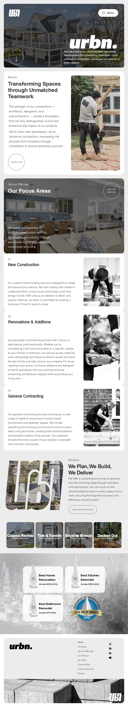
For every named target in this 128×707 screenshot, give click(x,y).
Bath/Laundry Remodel (49, 538)
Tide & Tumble (49, 535)
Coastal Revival (20, 535)
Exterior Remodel (20, 538)
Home (80, 642)
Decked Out (108, 535)
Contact (81, 673)
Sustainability (84, 664)
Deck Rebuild (107, 538)
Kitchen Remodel (78, 538)
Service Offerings (85, 651)
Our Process (83, 655)
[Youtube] (110, 657)
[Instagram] (110, 644)
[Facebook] (110, 648)
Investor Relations (86, 669)
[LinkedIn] (110, 653)
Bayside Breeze (78, 535)
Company (82, 646)
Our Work (82, 660)
